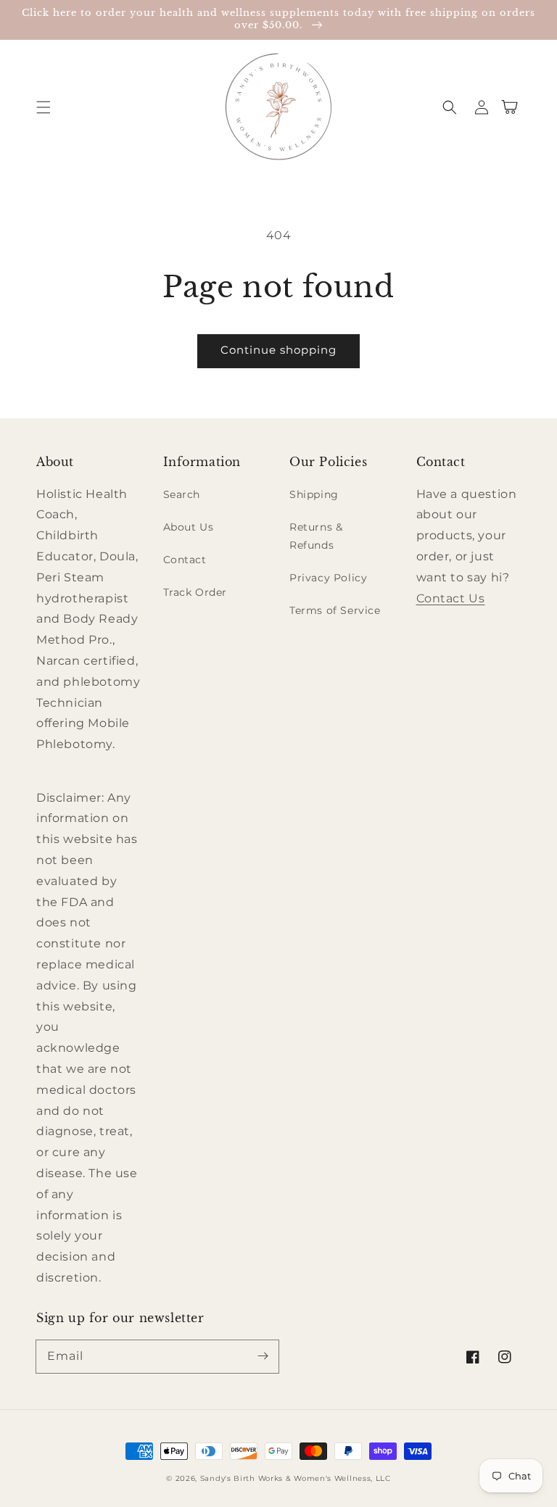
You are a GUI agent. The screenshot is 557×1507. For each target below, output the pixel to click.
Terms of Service (335, 610)
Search (182, 494)
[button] (43, 107)
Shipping (314, 494)
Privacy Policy (328, 577)
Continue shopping (278, 350)
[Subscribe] (262, 1356)
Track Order (195, 592)
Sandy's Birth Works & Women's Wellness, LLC (295, 1478)
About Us (188, 527)
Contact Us (450, 598)
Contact (185, 559)
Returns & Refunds (315, 536)
